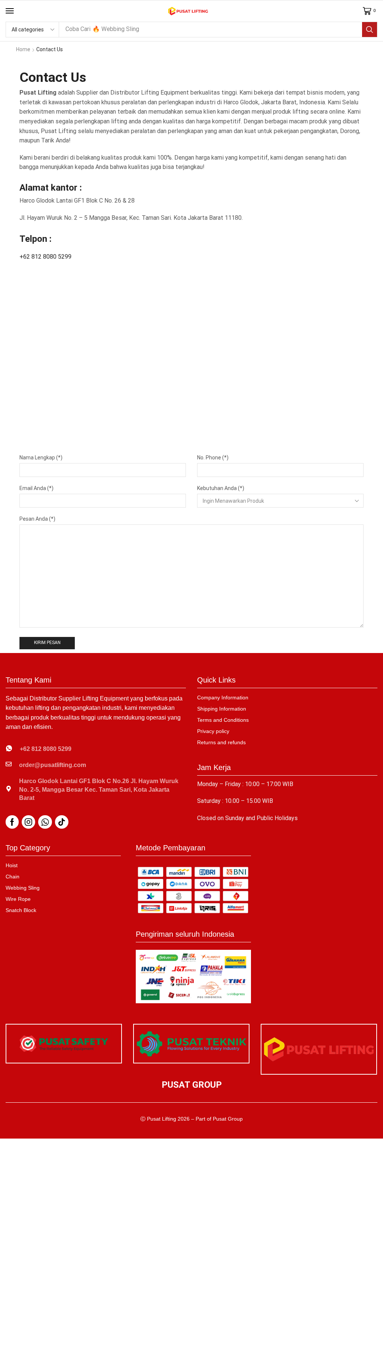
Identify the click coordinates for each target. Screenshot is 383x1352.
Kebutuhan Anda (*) (220, 488)
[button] (10, 11)
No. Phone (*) (213, 458)
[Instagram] (28, 822)
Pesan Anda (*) (37, 519)
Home (23, 49)
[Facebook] (12, 822)
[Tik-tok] (61, 822)
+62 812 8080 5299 (45, 256)
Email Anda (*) (36, 488)
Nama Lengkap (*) (40, 458)
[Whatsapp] (45, 822)
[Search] (369, 29)
